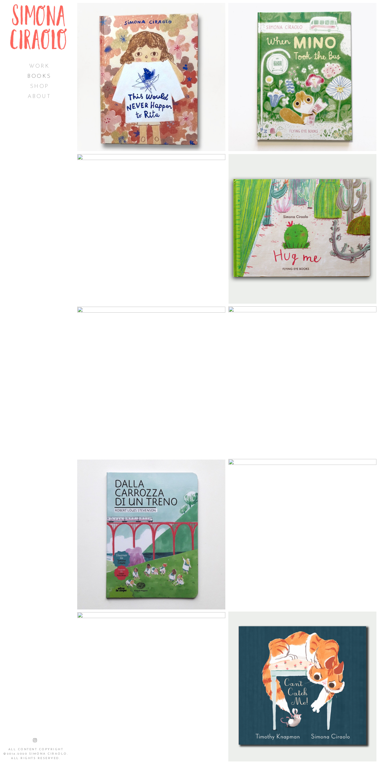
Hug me (302, 229)
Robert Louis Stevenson (151, 534)
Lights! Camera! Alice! (151, 687)
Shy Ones (302, 381)
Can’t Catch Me (302, 686)
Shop (39, 86)
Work (39, 66)
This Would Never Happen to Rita (151, 77)
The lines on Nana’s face (151, 381)
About (39, 96)
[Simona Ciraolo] (38, 27)
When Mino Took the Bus (302, 77)
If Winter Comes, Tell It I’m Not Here (151, 229)
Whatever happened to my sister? (302, 533)
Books (39, 76)
